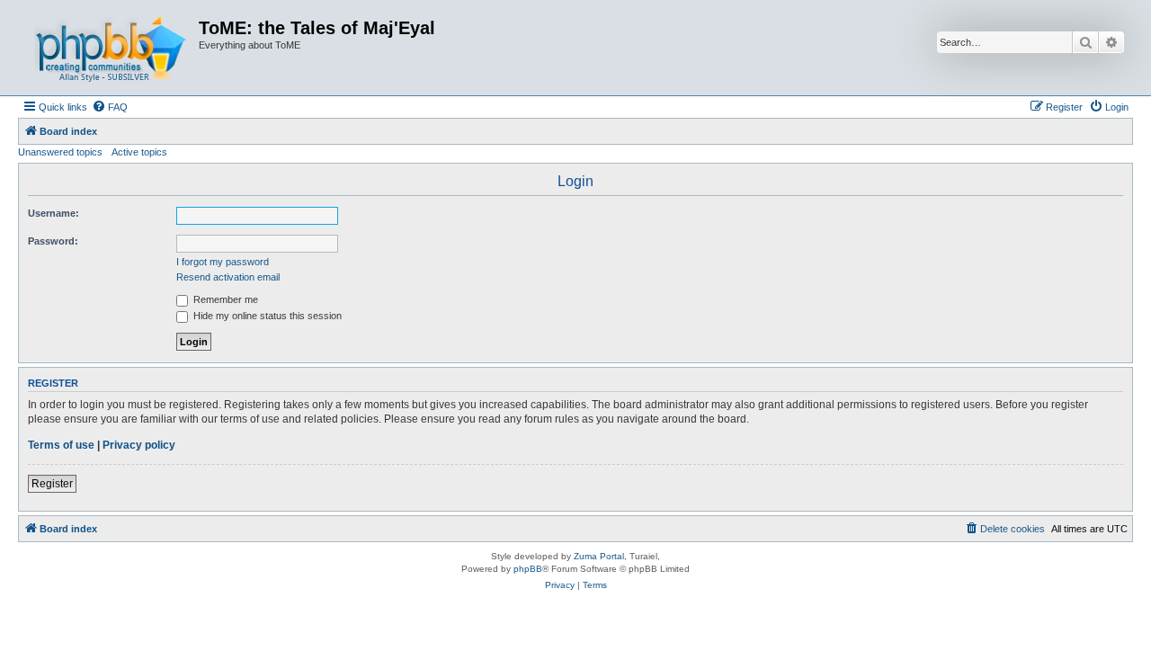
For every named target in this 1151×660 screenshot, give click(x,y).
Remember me (224, 299)
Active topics (139, 152)
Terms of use (61, 445)
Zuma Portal (599, 556)
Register (52, 483)
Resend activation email (228, 277)
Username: (53, 213)
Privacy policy (139, 445)
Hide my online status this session (266, 315)
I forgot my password (222, 261)
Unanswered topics (60, 152)
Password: (53, 241)
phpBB (527, 569)
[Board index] (110, 47)
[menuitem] (110, 107)
